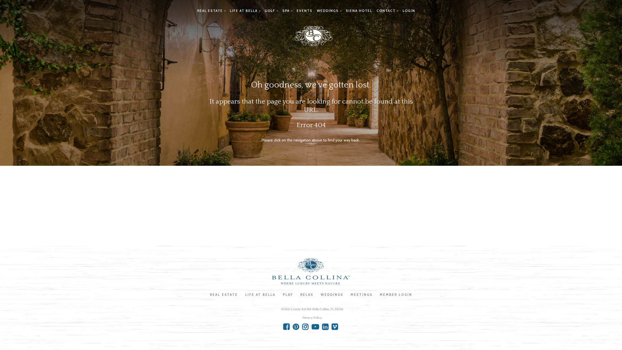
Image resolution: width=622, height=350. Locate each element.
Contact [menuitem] (386, 11)
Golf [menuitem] (270, 11)
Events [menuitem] (304, 11)
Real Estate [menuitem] (210, 11)
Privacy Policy (312, 317)
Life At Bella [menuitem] (260, 295)
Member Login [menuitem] (396, 295)
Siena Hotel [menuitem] (359, 11)
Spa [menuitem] (286, 11)
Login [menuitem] (409, 11)
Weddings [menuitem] (328, 11)
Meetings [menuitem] (361, 295)
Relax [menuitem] (306, 295)
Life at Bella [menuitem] (244, 11)
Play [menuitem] (288, 295)
